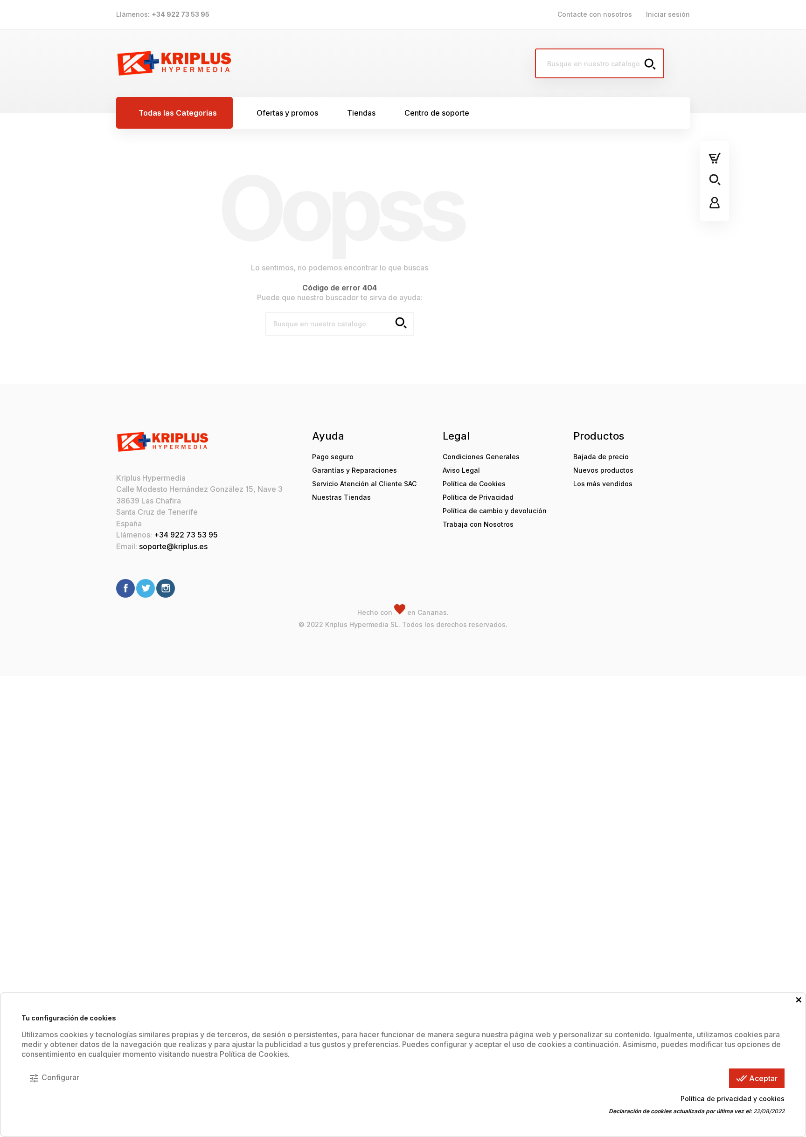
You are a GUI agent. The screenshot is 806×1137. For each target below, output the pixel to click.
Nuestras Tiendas (341, 497)
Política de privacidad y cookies (733, 1099)
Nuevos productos (603, 470)
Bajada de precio (601, 457)
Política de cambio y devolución (495, 511)
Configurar (53, 1078)
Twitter (145, 588)
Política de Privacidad (478, 497)
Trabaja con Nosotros (478, 524)
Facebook (125, 588)
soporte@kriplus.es (173, 546)
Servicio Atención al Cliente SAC (364, 484)
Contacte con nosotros (594, 14)
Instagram (165, 588)
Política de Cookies (474, 484)
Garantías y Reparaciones (354, 470)
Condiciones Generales (481, 457)
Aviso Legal (461, 470)
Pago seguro (333, 457)
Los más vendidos (602, 484)
